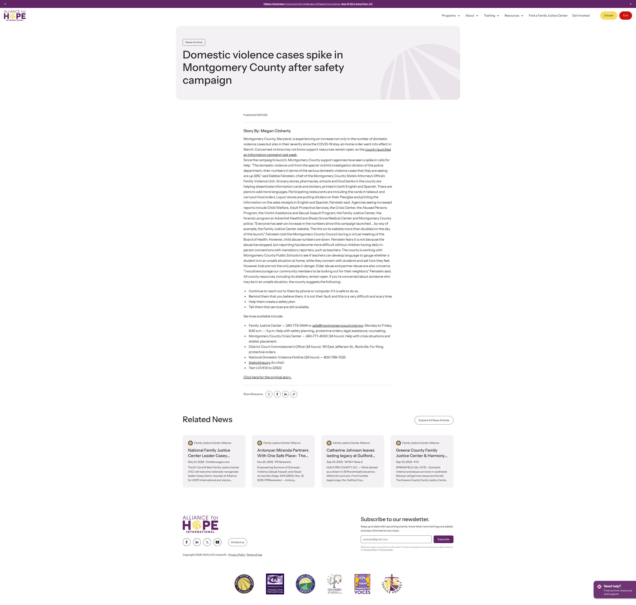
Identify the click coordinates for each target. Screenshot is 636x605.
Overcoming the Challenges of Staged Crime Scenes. (318, 3)
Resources (512, 15)
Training (489, 15)
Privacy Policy (236, 555)
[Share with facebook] (277, 394)
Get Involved (581, 15)
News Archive (194, 42)
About (469, 15)
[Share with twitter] (268, 394)
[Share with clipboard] (293, 394)
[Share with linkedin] (285, 394)
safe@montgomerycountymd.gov (337, 325)
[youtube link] (217, 542)
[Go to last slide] (5, 4)
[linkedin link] (197, 542)
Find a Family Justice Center (548, 15)
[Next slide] (631, 4)
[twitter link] (207, 542)
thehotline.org (259, 363)
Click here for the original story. (267, 377)
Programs (449, 15)
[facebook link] (187, 542)
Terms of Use (254, 555)
